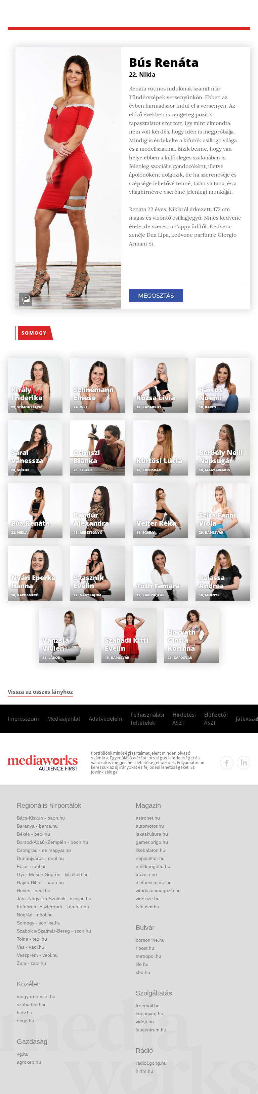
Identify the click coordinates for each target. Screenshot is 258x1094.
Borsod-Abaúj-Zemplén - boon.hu (52, 842)
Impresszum (23, 718)
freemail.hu (148, 1005)
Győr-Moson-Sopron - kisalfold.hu (53, 874)
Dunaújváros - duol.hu (40, 858)
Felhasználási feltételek (147, 718)
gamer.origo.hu (152, 842)
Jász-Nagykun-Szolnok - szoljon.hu (54, 898)
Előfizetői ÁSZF (216, 718)
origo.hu (25, 1020)
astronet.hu (148, 818)
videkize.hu (148, 898)
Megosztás (156, 295)
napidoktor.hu (150, 858)
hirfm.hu (144, 1071)
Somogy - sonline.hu (38, 923)
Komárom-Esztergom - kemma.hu (53, 906)
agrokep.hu (29, 1062)
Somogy (34, 333)
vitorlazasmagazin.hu (158, 890)
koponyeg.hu (149, 1013)
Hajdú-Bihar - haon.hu (40, 882)
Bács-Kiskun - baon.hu (41, 818)
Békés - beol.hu (33, 834)
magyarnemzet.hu (36, 996)
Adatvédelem (105, 718)
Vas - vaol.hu (30, 947)
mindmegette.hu (153, 866)
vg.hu (23, 1054)
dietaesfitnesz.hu (154, 882)
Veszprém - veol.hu (37, 955)
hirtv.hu (24, 1012)
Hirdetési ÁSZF (184, 718)
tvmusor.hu (147, 906)
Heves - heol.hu (33, 890)
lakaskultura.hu (152, 834)
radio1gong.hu (151, 1063)
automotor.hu (150, 826)
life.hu (142, 964)
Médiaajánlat (64, 718)
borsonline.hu (150, 940)
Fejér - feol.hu (32, 866)
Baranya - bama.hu (37, 826)
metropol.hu (148, 956)
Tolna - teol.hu (32, 939)
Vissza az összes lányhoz (40, 691)
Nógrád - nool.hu (35, 914)
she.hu (143, 972)
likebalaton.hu (150, 850)
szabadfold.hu (32, 1004)
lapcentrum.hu (151, 1029)
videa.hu (145, 1021)
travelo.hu (146, 874)
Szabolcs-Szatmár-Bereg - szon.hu (54, 931)
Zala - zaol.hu (31, 963)
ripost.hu (145, 948)
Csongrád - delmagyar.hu (44, 850)
